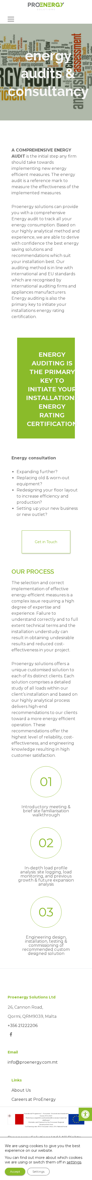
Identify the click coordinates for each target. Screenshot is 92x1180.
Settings (38, 1171)
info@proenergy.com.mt (33, 1062)
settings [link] (74, 1162)
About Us (21, 1090)
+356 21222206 (23, 1025)
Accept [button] (15, 1171)
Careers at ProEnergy (34, 1099)
